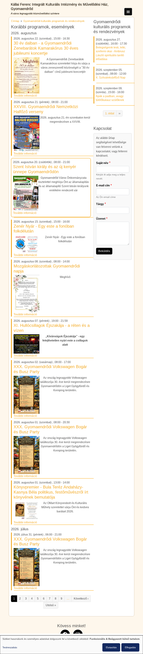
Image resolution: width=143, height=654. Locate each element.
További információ (25, 95)
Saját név (102, 162)
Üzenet (100, 218)
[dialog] (71, 644)
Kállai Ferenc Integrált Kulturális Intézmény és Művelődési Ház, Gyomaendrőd (59, 6)
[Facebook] (65, 634)
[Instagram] (78, 634)
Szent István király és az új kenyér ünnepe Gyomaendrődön (44, 169)
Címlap (15, 21)
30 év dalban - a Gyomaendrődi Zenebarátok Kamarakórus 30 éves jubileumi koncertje (46, 48)
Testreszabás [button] (9, 647)
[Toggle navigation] (128, 11)
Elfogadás (130, 647)
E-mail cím (103, 185)
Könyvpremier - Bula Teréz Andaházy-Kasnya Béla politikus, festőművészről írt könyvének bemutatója (51, 492)
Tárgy (100, 204)
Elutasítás (111, 647)
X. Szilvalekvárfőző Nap (110, 77)
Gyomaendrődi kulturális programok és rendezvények (54, 21)
